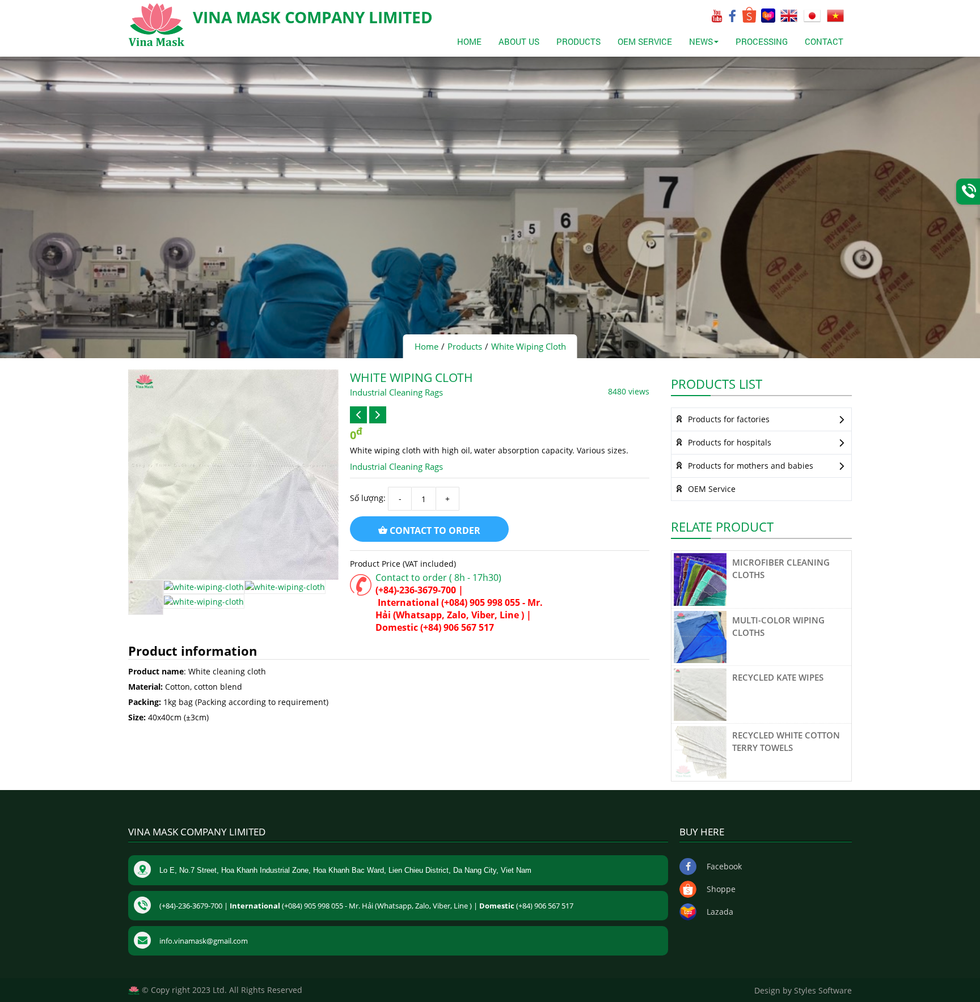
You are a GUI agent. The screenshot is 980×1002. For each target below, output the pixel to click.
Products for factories (728, 419)
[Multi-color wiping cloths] (700, 636)
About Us (519, 41)
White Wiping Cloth (528, 346)
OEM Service (645, 41)
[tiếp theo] (377, 414)
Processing (762, 41)
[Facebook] (732, 18)
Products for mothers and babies (749, 465)
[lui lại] (358, 414)
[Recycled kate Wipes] (700, 693)
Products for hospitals (728, 442)
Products (578, 41)
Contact (824, 41)
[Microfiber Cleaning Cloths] (700, 578)
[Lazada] (768, 19)
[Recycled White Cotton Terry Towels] (700, 751)
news (701, 41)
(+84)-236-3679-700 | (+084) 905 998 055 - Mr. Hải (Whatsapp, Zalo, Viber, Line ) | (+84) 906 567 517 (459, 609)
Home (469, 41)
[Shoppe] (749, 19)
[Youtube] (717, 18)
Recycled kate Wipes (777, 677)
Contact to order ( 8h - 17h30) (438, 577)
